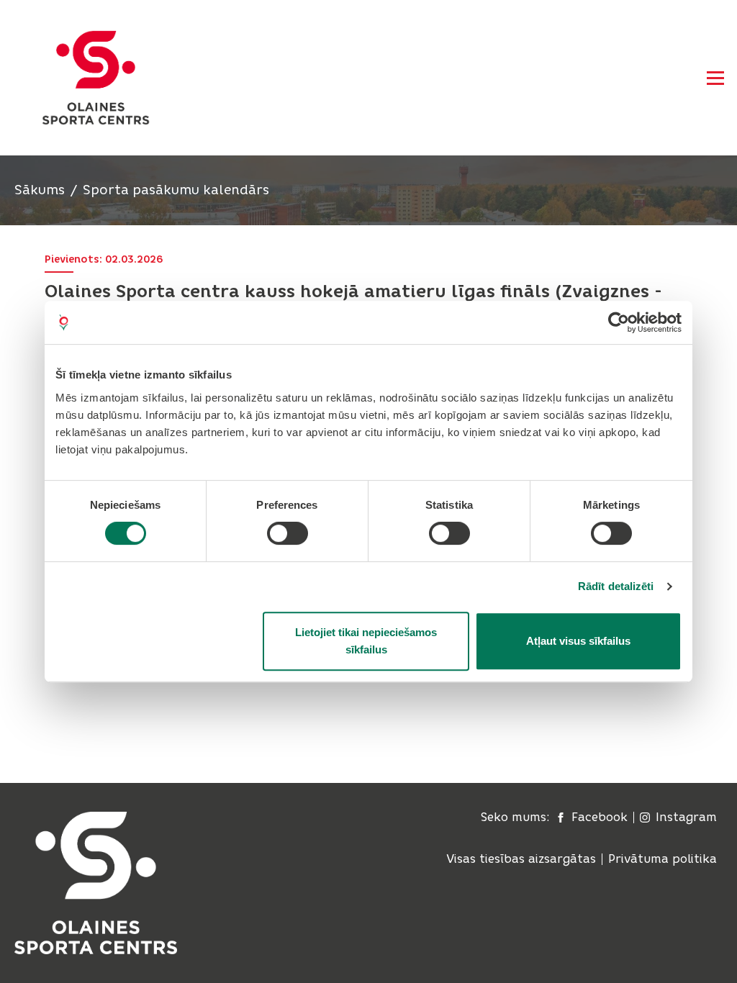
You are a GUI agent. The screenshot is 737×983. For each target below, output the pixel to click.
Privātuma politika (662, 859)
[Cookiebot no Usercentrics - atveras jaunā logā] (619, 322)
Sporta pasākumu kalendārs (176, 190)
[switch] (287, 533)
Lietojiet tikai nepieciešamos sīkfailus (366, 641)
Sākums (39, 190)
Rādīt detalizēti (616, 586)
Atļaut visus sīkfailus (578, 641)
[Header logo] (95, 77)
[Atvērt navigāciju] (715, 77)
